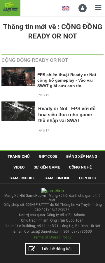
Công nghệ (80, 167)
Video (18, 167)
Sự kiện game (47, 167)
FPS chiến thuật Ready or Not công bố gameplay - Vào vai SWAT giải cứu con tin (66, 80)
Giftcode (48, 156)
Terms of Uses (46, 237)
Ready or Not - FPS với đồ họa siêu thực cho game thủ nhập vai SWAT (67, 114)
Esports (87, 178)
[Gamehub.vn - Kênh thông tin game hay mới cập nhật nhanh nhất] (10, 7)
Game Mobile (22, 178)
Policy (66, 237)
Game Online (57, 178)
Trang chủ (19, 156)
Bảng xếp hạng (81, 156)
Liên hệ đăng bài (56, 248)
